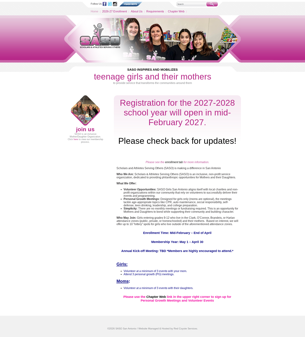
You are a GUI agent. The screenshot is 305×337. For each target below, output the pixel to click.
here (76, 139)
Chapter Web (176, 11)
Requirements (155, 11)
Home (94, 11)
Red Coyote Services (185, 328)
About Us (136, 11)
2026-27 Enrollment (114, 11)
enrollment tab (174, 162)
